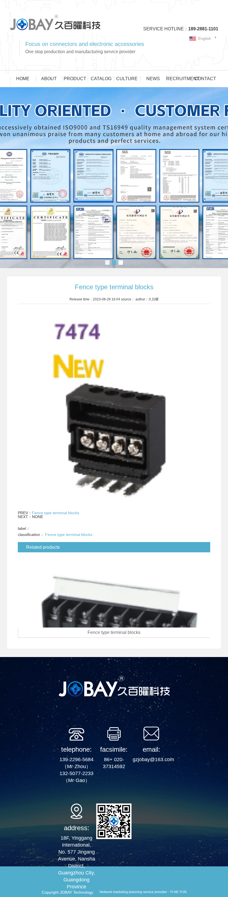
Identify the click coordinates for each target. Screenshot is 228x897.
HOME (22, 78)
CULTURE (127, 78)
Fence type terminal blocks (55, 513)
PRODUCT (75, 78)
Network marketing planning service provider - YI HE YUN (143, 892)
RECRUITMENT (179, 78)
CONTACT (205, 78)
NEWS (153, 78)
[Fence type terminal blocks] (114, 591)
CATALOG (101, 78)
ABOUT (49, 78)
